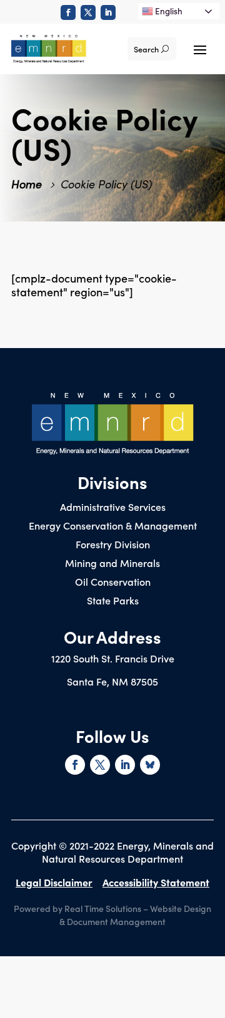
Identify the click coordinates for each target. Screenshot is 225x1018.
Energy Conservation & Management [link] (113, 526)
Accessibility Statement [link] (155, 882)
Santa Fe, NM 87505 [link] (112, 681)
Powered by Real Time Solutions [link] (77, 908)
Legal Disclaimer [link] (54, 882)
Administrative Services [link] (113, 507)
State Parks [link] (113, 601)
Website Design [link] (180, 908)
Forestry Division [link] (113, 545)
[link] (68, 12)
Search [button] (146, 49)
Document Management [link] (116, 921)
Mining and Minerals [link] (112, 564)
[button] (200, 49)
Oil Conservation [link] (113, 582)
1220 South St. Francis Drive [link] (112, 658)
